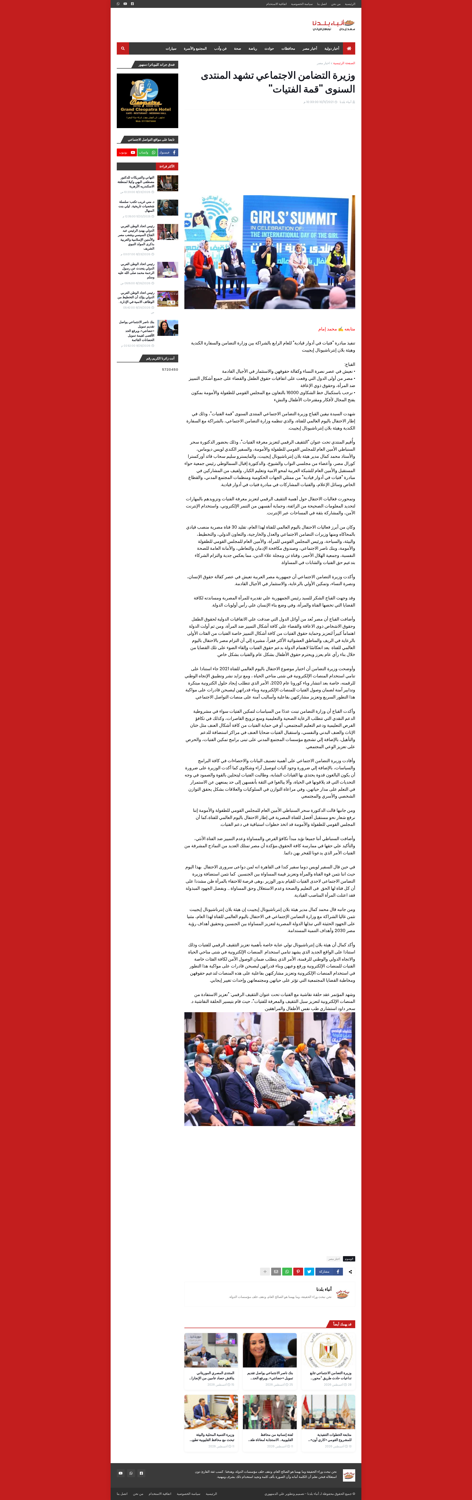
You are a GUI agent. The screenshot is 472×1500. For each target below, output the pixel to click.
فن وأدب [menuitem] (220, 48)
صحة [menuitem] (237, 48)
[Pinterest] (298, 1272)
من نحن (335, 4)
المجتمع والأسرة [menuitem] (195, 48)
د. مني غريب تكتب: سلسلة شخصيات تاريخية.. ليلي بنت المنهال (136, 206)
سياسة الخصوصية (302, 4)
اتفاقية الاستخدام (276, 4)
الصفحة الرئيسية (344, 63)
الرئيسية (350, 4)
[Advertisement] (206, 25)
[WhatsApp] (287, 1272)
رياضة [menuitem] (253, 48)
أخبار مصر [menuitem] (310, 48)
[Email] (276, 1272)
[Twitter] (309, 1272)
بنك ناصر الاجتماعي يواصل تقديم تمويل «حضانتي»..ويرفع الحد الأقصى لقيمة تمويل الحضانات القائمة (136, 331)
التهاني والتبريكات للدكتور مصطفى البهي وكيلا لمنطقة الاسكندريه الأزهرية (136, 182)
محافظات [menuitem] (288, 48)
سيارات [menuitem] (171, 48)
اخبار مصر (323, 63)
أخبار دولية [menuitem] (331, 48)
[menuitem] (349, 48)
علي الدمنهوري (274, 1493)
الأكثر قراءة (167, 166)
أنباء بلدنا (324, 1289)
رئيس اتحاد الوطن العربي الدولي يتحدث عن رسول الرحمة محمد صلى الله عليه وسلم (136, 271)
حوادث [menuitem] (269, 48)
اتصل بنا (322, 4)
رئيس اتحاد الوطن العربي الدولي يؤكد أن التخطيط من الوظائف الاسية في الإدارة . (136, 297)
